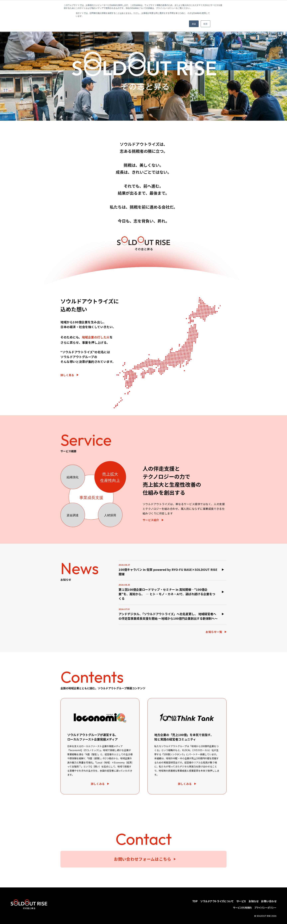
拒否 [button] (205, 23)
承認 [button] (194, 23)
